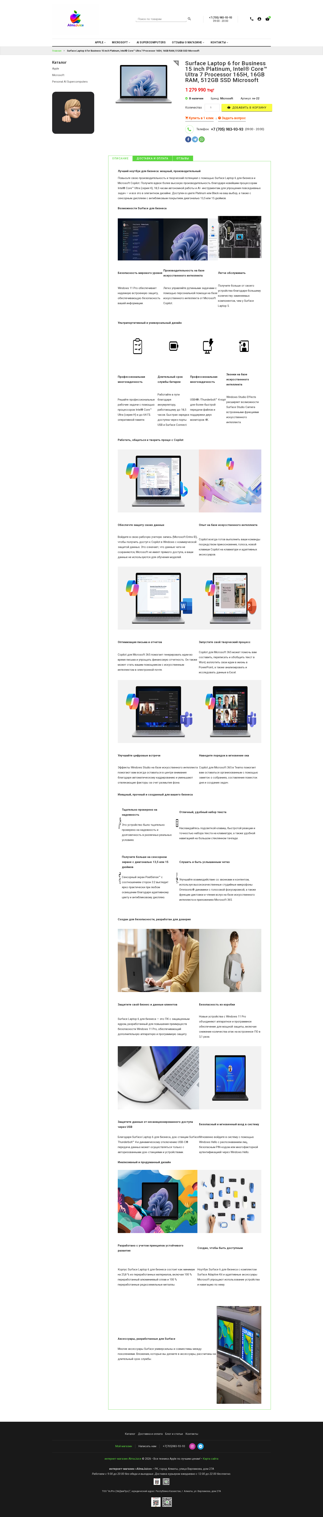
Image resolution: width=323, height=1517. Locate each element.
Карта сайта (210, 1458)
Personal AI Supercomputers (70, 81)
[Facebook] (188, 139)
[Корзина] (267, 19)
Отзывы (182, 158)
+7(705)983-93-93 (174, 1446)
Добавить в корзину (248, 107)
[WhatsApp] (202, 139)
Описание (120, 158)
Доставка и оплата (152, 158)
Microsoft (58, 75)
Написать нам (147, 1446)
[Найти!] (189, 19)
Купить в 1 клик (201, 118)
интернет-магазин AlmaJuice (123, 1458)
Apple (55, 68)
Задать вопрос (233, 118)
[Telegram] (195, 139)
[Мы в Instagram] (192, 1446)
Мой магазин (123, 1446)
